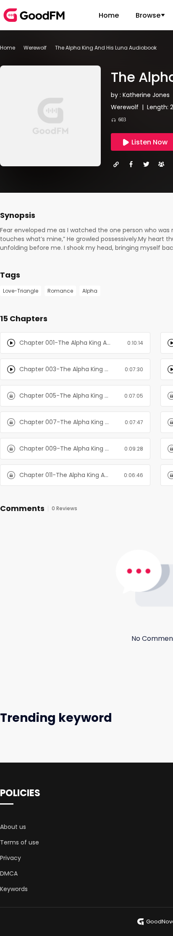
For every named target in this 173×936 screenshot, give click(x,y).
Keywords (14, 889)
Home (109, 15)
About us (13, 827)
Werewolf (35, 47)
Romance (60, 290)
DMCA (9, 873)
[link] (7, 47)
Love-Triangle (20, 290)
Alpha (89, 290)
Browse (148, 15)
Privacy (10, 858)
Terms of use (19, 842)
